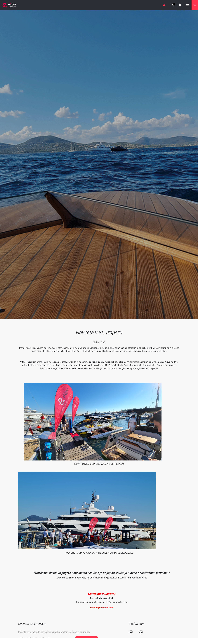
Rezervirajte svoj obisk (101, 598)
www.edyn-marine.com (101, 607)
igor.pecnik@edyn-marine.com (113, 602)
